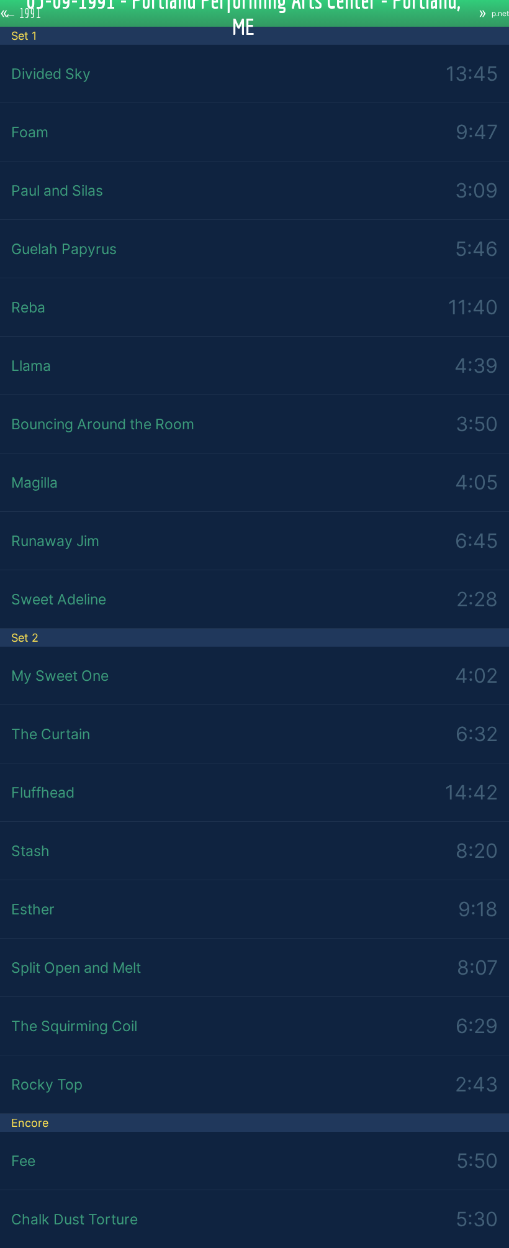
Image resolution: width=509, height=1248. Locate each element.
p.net (500, 13)
